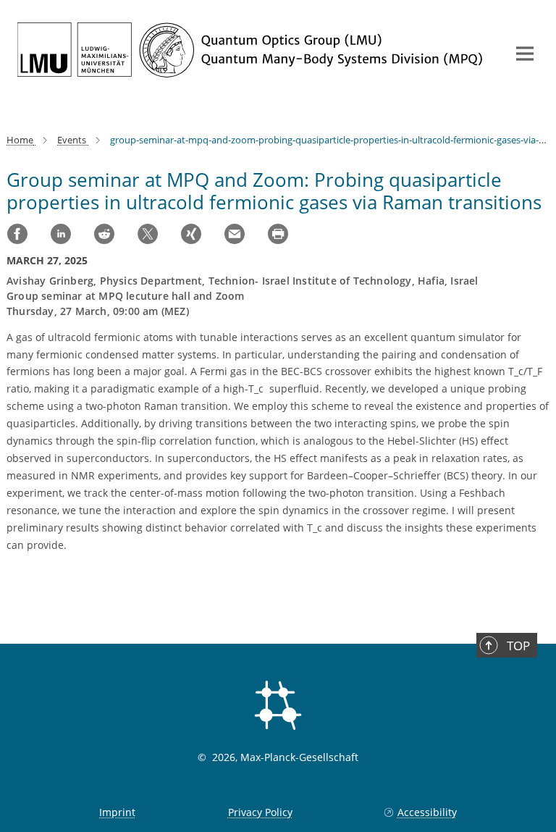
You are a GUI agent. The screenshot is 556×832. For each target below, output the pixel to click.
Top (518, 645)
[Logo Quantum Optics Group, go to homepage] (252, 50)
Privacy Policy (260, 812)
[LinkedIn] (61, 234)
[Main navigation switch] (524, 53)
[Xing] (191, 234)
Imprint (117, 812)
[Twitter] (148, 234)
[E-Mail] (234, 234)
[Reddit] (104, 234)
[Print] (278, 234)
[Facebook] (17, 234)
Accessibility (426, 812)
